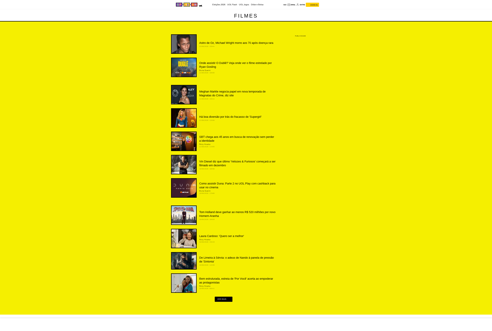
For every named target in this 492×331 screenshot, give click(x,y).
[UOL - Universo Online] (200, 5)
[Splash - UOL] (186, 5)
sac (285, 5)
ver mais (221, 299)
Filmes (246, 16)
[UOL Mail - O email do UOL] (291, 4)
